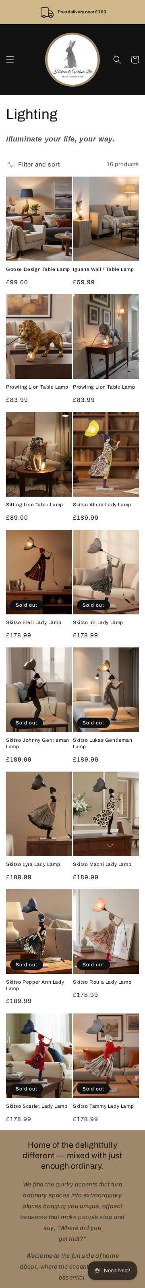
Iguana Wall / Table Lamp (103, 269)
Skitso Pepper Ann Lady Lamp (35, 985)
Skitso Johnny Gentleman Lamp (37, 743)
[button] (10, 60)
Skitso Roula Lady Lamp (102, 982)
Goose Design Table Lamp (38, 269)
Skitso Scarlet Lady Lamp (36, 1106)
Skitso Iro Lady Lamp (98, 622)
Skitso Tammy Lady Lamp (103, 1106)
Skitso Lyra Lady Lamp (33, 864)
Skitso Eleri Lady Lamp (33, 622)
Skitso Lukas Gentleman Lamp (102, 743)
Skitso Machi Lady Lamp (102, 864)
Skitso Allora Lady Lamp (102, 505)
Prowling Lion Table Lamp (37, 387)
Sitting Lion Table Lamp (34, 505)
